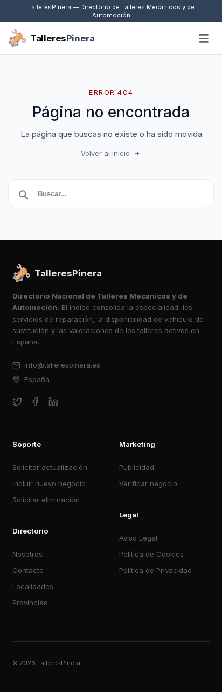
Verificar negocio (148, 483)
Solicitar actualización (49, 467)
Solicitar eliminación (46, 499)
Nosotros (27, 554)
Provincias (29, 602)
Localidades (32, 586)
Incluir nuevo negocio (49, 483)
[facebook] (35, 402)
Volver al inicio (105, 153)
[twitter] (17, 402)
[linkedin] (53, 402)
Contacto (28, 570)
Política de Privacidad (155, 570)
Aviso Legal (138, 538)
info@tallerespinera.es (62, 365)
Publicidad (136, 467)
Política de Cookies (151, 554)
